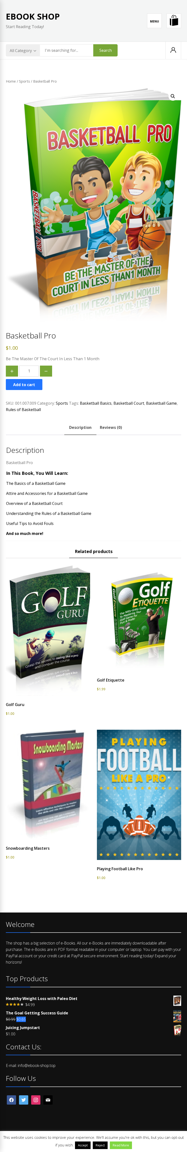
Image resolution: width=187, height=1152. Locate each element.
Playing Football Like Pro (120, 868)
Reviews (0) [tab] (111, 427)
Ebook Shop (33, 16)
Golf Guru (15, 704)
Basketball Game (161, 403)
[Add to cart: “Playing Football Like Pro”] (139, 860)
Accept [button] (83, 1145)
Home (11, 81)
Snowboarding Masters (28, 848)
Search (105, 50)
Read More (121, 1145)
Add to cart (24, 384)
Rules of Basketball (23, 409)
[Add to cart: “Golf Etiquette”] (139, 671)
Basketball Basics (96, 403)
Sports (24, 81)
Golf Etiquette (110, 680)
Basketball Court (128, 403)
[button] (172, 96)
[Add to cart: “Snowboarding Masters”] (48, 840)
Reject (100, 1145)
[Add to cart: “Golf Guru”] (48, 696)
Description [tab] (80, 427)
